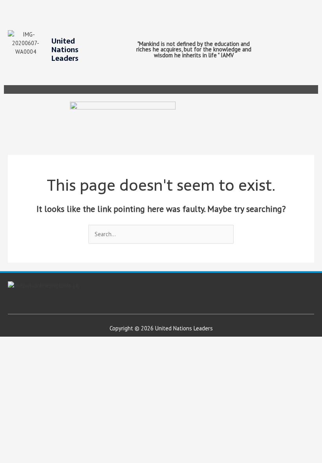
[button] (315, 89)
